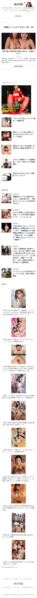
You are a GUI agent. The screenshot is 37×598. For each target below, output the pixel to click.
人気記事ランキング (18, 579)
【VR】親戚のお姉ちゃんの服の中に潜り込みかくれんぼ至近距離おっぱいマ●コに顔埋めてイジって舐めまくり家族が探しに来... (18, 369)
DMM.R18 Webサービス (12, 567)
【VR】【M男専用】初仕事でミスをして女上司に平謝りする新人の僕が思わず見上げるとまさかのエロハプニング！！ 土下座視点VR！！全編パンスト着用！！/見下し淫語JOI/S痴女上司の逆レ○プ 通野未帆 (24, 255)
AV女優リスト (8, 579)
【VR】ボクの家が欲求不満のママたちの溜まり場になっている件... (18, 563)
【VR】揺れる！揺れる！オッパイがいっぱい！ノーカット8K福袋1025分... (17, 340)
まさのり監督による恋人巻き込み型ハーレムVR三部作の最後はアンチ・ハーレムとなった (24, 215)
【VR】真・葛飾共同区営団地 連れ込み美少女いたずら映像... (17, 536)
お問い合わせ (29, 579)
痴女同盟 (18, 4)
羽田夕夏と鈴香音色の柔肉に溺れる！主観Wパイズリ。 (18, 52)
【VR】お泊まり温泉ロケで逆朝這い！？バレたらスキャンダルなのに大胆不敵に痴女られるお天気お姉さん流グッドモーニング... (18, 312)
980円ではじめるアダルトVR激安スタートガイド (23, 174)
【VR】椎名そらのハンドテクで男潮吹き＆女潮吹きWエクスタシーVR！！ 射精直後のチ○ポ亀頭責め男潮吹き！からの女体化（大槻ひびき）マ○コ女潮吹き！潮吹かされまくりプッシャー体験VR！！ (24, 233)
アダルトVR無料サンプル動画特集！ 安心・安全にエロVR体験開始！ (24, 162)
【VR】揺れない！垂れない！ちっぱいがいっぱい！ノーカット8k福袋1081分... (18, 451)
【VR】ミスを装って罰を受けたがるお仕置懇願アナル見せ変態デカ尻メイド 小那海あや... (18, 397)
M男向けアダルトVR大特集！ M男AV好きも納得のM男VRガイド (24, 147)
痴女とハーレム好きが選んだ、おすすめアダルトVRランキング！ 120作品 (24, 134)
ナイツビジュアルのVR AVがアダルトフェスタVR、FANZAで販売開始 (24, 274)
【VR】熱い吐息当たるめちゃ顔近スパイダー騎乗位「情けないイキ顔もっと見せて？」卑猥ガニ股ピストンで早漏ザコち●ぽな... (18, 479)
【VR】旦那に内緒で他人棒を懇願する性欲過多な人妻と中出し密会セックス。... (18, 424)
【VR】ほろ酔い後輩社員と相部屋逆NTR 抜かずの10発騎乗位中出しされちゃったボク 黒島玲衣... (18, 508)
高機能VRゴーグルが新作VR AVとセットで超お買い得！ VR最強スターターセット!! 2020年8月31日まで (24, 200)
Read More (18, 66)
